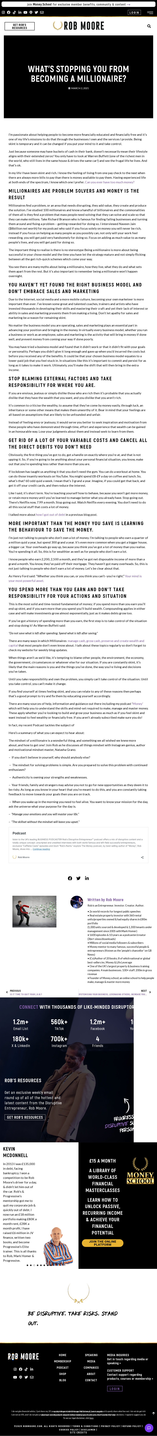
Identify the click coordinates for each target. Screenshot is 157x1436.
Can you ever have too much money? (109, 182)
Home (62, 1355)
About (91, 1374)
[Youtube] (25, 12)
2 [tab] (31, 1265)
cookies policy (69, 1429)
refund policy (132, 1426)
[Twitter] (36, 12)
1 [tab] (27, 1265)
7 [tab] (47, 1265)
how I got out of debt (50, 514)
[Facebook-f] (8, 12)
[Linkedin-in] (19, 12)
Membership (62, 1361)
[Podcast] (31, 12)
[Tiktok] (14, 12)
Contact (91, 1380)
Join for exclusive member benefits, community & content (77, 4)
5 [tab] (41, 1265)
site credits (78, 1432)
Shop (62, 1374)
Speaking (91, 1355)
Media (91, 1361)
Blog (62, 1380)
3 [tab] (34, 1265)
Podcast (63, 1367)
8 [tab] (51, 1265)
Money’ (138, 703)
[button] (149, 26)
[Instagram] (3, 12)
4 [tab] (37, 1265)
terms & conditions (85, 1426)
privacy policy (110, 1426)
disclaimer (88, 1429)
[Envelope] (42, 12)
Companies (91, 1367)
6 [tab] (44, 1265)
